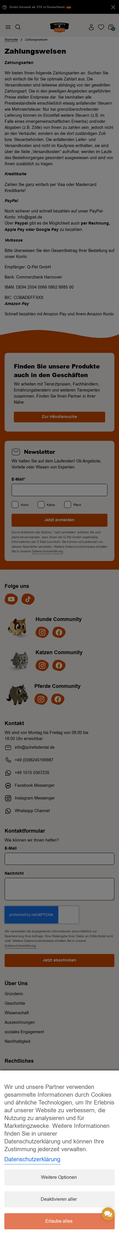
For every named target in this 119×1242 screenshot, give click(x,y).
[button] (108, 1213)
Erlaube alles (58, 1221)
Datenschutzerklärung (32, 1159)
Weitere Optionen (59, 1177)
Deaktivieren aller (59, 1199)
